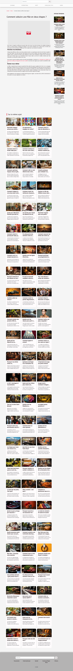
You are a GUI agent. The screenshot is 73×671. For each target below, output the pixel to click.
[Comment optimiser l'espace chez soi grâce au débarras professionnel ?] (13, 164)
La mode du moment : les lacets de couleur (44, 511)
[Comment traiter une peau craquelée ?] (44, 313)
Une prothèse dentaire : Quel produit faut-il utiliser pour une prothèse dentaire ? (13, 577)
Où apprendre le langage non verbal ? (28, 128)
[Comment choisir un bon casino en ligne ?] (59, 20)
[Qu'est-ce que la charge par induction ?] (13, 505)
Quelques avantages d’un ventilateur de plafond (28, 363)
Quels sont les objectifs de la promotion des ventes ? (13, 342)
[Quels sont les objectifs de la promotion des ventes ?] (13, 334)
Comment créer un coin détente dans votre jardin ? (29, 171)
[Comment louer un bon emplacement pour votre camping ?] (59, 36)
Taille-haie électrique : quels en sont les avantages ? (13, 470)
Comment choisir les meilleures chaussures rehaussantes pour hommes (28, 194)
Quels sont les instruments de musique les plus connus (59, 79)
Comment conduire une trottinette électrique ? (29, 533)
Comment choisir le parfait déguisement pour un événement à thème (28, 300)
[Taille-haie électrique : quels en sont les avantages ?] (13, 462)
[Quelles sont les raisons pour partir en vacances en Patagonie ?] (29, 313)
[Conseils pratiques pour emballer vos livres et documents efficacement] (44, 164)
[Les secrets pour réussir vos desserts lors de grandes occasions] (29, 207)
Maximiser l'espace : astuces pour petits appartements (12, 129)
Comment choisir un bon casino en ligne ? (59, 25)
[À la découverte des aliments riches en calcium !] (29, 228)
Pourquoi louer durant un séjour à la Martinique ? (44, 576)
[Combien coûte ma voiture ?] (13, 292)
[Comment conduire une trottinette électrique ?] (29, 526)
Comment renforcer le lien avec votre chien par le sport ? (28, 150)
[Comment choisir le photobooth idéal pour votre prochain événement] (13, 228)
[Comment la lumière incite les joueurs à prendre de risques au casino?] (59, 91)
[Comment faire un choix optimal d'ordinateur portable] (29, 420)
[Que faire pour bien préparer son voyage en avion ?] (44, 526)
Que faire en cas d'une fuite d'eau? (29, 447)
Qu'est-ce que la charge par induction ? (13, 511)
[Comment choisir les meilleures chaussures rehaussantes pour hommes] (29, 185)
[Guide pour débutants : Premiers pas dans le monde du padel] (13, 207)
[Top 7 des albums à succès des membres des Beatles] (44, 270)
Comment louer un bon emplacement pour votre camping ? (59, 42)
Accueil (8, 11)
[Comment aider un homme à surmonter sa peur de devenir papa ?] (44, 590)
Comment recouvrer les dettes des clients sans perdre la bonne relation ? (44, 236)
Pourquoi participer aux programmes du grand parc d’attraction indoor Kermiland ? (44, 258)
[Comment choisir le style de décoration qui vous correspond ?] (44, 121)
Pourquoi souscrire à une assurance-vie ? (28, 511)
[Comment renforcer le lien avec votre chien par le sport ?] (29, 143)
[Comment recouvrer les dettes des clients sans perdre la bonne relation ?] (44, 228)
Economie (12, 5)
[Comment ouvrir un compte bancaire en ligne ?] (13, 249)
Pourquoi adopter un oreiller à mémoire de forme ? (28, 470)
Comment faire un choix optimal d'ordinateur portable (28, 427)
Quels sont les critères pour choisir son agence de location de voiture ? (28, 385)
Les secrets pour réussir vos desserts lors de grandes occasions (29, 214)
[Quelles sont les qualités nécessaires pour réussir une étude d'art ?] (44, 441)
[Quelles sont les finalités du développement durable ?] (29, 398)
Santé (36, 5)
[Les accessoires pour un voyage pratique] (44, 633)
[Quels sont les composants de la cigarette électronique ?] (29, 611)
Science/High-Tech (49, 5)
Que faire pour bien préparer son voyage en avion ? (43, 533)
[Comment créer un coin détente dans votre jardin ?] (29, 164)
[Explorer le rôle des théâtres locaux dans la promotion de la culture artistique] (44, 185)
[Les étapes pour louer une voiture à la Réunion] (13, 441)
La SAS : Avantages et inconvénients (12, 383)
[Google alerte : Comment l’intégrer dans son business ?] (44, 377)
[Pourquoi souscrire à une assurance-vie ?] (29, 505)
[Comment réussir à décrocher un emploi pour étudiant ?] (44, 292)
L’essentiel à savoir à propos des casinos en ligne (13, 640)
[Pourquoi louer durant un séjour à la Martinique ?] (44, 569)
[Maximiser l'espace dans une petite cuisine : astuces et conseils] (44, 207)
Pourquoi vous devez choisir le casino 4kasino (12, 363)
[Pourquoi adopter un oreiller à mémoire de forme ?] (29, 462)
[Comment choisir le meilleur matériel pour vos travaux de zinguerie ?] (44, 143)
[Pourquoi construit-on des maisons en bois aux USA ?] (13, 270)
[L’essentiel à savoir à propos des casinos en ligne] (13, 633)
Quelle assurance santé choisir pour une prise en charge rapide (13, 533)
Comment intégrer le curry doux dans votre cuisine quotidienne (13, 193)
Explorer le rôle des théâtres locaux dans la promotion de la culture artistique (44, 194)
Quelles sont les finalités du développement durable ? (27, 407)
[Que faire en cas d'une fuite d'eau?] (29, 441)
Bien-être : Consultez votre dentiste (12, 554)
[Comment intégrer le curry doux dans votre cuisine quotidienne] (13, 185)
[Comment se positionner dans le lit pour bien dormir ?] (44, 483)
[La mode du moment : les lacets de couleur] (44, 505)
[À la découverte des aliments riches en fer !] (29, 569)
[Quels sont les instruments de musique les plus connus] (59, 73)
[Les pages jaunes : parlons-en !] (44, 398)
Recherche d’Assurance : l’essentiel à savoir (13, 596)
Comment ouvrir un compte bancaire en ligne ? (12, 257)
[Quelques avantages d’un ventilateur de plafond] (29, 356)
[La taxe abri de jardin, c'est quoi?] (13, 483)
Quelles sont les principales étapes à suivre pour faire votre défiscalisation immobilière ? (59, 60)
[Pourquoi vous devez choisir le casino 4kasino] (13, 356)
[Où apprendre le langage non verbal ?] (29, 121)
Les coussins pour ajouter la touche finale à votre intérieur (13, 619)
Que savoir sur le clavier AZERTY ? (27, 596)
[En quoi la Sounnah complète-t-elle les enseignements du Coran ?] (29, 270)
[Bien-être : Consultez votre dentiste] (13, 547)
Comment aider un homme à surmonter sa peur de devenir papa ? (44, 597)
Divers (61, 5)
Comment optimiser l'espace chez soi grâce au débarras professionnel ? (13, 172)
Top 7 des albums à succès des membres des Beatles (43, 278)
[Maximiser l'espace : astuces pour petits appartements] (13, 121)
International (25, 5)
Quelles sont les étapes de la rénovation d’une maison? (44, 470)
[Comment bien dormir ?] (44, 611)
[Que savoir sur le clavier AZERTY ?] (29, 590)
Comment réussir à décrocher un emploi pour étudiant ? (43, 299)
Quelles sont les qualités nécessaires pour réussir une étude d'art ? (44, 449)
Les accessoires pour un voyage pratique (44, 639)
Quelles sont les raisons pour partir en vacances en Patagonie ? (29, 321)
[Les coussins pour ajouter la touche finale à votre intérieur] (13, 611)
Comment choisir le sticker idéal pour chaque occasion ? (12, 150)
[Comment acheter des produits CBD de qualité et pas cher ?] (13, 313)
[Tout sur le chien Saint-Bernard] (13, 398)
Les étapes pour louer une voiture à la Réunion (13, 448)
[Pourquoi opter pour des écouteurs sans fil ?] (13, 420)
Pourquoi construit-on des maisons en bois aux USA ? (13, 278)
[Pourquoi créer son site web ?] (29, 633)
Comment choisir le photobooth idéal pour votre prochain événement (13, 236)
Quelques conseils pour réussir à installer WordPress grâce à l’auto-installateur (44, 556)
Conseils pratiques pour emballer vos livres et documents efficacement (43, 172)
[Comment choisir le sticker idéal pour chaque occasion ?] (13, 143)
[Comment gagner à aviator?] (29, 334)
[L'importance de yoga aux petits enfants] (44, 356)
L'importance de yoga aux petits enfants (43, 362)
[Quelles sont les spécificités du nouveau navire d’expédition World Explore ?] (44, 420)
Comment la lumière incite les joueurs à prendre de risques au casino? (59, 97)
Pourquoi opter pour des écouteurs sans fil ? (13, 426)
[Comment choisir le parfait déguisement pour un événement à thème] (29, 292)
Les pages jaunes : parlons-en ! (43, 405)
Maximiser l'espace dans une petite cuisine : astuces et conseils (43, 215)
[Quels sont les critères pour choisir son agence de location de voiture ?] (29, 377)
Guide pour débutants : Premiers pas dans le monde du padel (13, 214)
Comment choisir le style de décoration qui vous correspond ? (44, 129)
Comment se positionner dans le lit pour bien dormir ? (44, 491)
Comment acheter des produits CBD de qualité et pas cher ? (13, 320)
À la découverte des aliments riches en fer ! (29, 575)
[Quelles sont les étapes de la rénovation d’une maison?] (44, 462)
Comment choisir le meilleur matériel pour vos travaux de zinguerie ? (44, 151)
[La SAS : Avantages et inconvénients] (13, 377)
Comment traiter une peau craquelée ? (43, 320)
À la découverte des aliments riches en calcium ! (28, 235)
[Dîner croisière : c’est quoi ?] (29, 483)
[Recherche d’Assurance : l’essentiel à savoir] (13, 590)
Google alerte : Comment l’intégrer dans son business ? (43, 384)
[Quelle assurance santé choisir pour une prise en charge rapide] (13, 526)
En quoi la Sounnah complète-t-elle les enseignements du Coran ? (28, 279)
